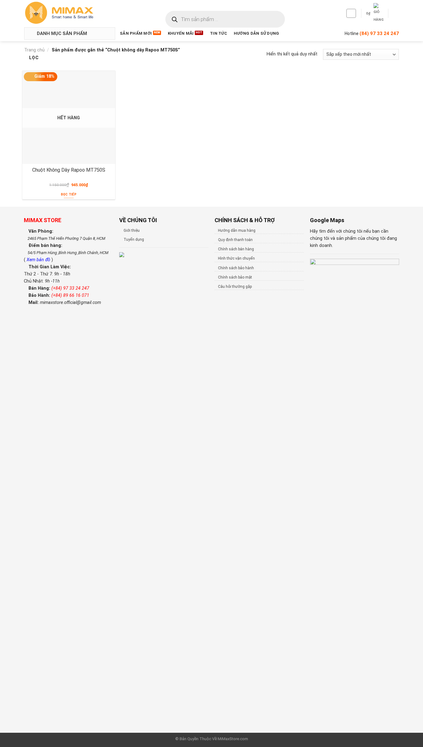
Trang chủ (34, 50)
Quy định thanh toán (235, 240)
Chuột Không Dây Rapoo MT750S (68, 170)
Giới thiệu (132, 230)
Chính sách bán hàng (236, 249)
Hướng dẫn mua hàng (236, 230)
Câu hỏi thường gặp (235, 286)
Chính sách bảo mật (235, 277)
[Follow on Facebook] (351, 13)
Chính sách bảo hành (236, 268)
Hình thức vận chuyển (236, 258)
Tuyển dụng (134, 239)
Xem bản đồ (39, 259)
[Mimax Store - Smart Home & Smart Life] (69, 13)
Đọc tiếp (69, 194)
